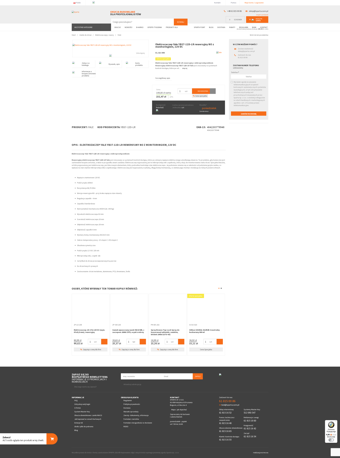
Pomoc (233, 2)
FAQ (76, 400)
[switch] (331, 440)
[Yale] (219, 52)
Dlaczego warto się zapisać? (85, 387)
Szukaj (180, 22)
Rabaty (232, 27)
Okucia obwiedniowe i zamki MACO (88, 415)
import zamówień (262, 15)
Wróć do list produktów (259, 35)
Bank (254, 27)
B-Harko (139, 27)
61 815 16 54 (250, 436)
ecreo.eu (264, 452)
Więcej (184, 68)
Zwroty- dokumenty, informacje (136, 415)
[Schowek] (213, 91)
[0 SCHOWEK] (236, 22)
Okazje (117, 27)
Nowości (128, 27)
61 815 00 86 (242, 57)
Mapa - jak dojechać (179, 409)
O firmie (77, 408)
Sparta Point (199, 27)
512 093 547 (250, 412)
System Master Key (82, 411)
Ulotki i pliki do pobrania (83, 426)
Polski (78, 2)
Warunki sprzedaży (131, 411)
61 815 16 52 (225, 412)
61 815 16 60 (250, 420)
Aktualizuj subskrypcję (132, 384)
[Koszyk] (104, 350)
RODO (126, 426)
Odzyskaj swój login (82, 404)
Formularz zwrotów (131, 419)
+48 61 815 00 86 (234, 11)
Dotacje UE (78, 423)
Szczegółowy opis (162, 78)
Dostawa (221, 27)
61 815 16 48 (225, 423)
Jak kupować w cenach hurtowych (87, 419)
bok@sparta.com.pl (230, 404)
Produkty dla (172, 27)
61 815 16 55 (225, 439)
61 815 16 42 (250, 428)
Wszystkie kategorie (83, 27)
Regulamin (243, 27)
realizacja (257, 452)
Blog (211, 27)
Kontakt (217, 2)
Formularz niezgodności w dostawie (138, 423)
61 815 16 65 (225, 431)
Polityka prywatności (132, 404)
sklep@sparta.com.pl (258, 11)
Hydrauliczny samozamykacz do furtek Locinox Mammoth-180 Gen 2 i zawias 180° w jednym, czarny (90, 332)
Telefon (235, 72)
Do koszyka (202, 91)
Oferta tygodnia (154, 27)
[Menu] (335, 421)
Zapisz (198, 376)
